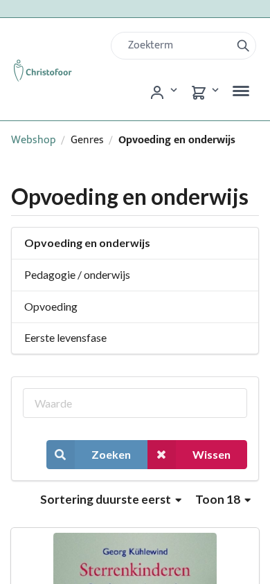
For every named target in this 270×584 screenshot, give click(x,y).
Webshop (33, 140)
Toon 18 (218, 499)
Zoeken (111, 454)
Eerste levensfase (65, 337)
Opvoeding (51, 306)
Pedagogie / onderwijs (77, 274)
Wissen (211, 454)
